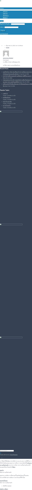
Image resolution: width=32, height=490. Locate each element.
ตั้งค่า (14, 467)
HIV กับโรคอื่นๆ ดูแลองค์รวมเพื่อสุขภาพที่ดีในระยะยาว (17, 76)
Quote (7, 47)
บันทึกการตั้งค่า (4, 489)
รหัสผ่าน (2, 27)
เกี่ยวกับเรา (6, 15)
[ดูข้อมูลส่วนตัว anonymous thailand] (6, 56)
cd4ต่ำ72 (5, 93)
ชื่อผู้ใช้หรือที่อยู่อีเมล (5, 24)
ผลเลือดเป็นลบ (6, 97)
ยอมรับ (2, 470)
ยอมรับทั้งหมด (3, 480)
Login (2, 20)
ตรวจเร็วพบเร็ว (7, 105)
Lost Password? (4, 33)
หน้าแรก (5, 11)
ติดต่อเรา (5, 17)
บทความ (5, 13)
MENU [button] (2, 8)
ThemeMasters (14, 454)
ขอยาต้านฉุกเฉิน (7, 101)
